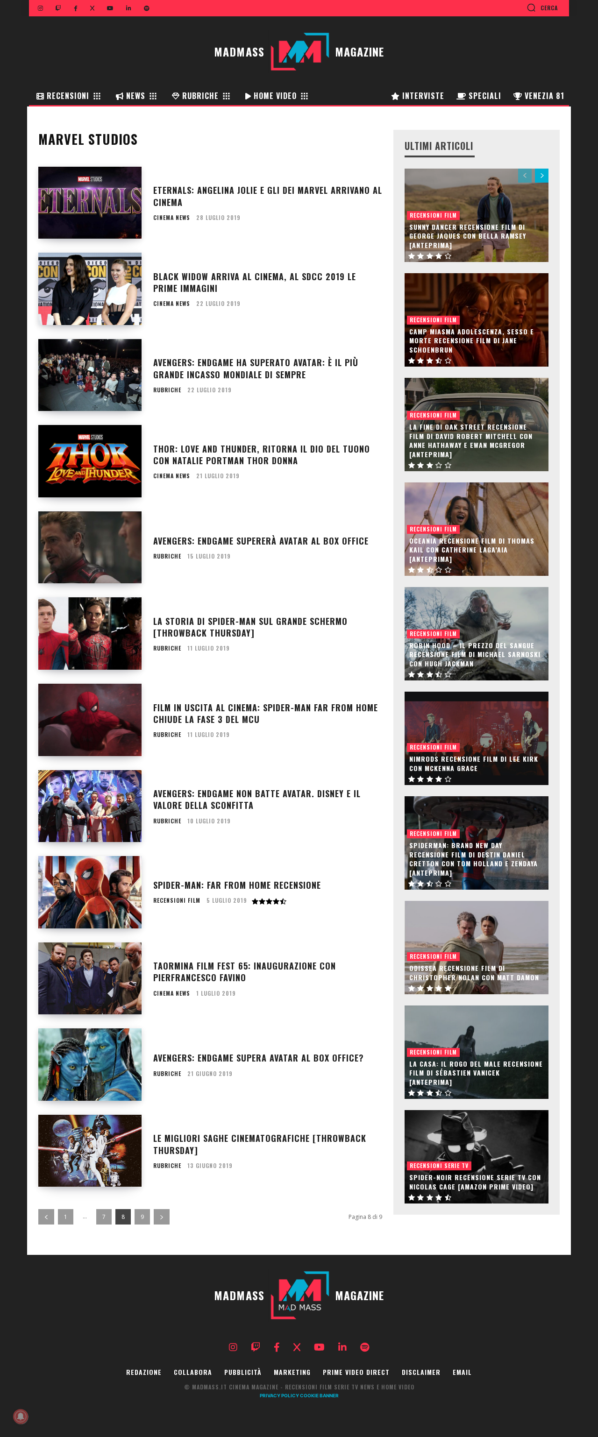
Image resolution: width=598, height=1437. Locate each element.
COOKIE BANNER (319, 1395)
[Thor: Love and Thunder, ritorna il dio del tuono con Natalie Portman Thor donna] (90, 461)
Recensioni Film (176, 900)
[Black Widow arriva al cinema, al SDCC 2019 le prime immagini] (90, 289)
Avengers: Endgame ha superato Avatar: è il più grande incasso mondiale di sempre (255, 368)
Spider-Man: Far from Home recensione (237, 885)
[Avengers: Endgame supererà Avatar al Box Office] (90, 547)
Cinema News (171, 217)
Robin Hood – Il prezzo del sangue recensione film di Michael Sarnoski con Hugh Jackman (475, 654)
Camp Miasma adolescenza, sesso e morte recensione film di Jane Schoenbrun (471, 340)
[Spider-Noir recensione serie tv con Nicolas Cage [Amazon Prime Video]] (476, 1156)
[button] (542, 7)
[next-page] (162, 1217)
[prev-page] (46, 1217)
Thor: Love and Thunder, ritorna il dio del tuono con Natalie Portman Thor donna (261, 455)
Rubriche (167, 390)
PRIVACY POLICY (279, 1395)
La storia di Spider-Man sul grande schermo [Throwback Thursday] (250, 627)
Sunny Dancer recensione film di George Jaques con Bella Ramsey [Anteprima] (467, 236)
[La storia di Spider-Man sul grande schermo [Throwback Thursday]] (90, 633)
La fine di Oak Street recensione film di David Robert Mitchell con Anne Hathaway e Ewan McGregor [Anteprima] (471, 440)
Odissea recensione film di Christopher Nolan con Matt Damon (474, 972)
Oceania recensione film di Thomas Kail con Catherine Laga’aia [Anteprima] (471, 550)
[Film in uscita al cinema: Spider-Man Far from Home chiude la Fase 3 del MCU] (90, 720)
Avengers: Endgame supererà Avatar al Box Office (261, 541)
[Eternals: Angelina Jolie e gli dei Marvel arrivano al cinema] (90, 203)
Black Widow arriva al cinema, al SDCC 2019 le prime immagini (254, 282)
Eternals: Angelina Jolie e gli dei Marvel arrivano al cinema (267, 196)
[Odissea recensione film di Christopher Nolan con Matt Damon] (476, 947)
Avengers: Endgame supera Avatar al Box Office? (258, 1058)
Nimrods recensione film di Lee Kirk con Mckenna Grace (473, 763)
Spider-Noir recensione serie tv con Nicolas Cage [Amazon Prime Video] (475, 1181)
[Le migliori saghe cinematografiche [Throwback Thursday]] (90, 1151)
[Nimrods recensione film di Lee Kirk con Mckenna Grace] (476, 738)
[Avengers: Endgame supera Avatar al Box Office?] (90, 1064)
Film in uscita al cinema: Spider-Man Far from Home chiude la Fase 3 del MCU (265, 713)
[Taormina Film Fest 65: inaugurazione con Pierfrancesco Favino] (90, 978)
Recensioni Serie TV (439, 1165)
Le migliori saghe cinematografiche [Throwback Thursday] (259, 1144)
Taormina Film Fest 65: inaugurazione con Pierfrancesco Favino (244, 972)
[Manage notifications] (20, 1416)
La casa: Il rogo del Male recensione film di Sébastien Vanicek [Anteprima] (476, 1073)
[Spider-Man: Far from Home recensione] (90, 892)
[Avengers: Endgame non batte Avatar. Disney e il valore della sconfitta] (90, 806)
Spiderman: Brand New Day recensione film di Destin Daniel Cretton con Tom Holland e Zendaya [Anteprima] (473, 859)
